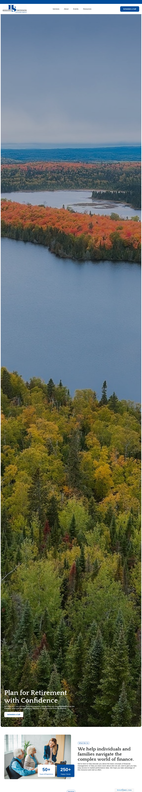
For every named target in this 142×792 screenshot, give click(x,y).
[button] (56, 9)
